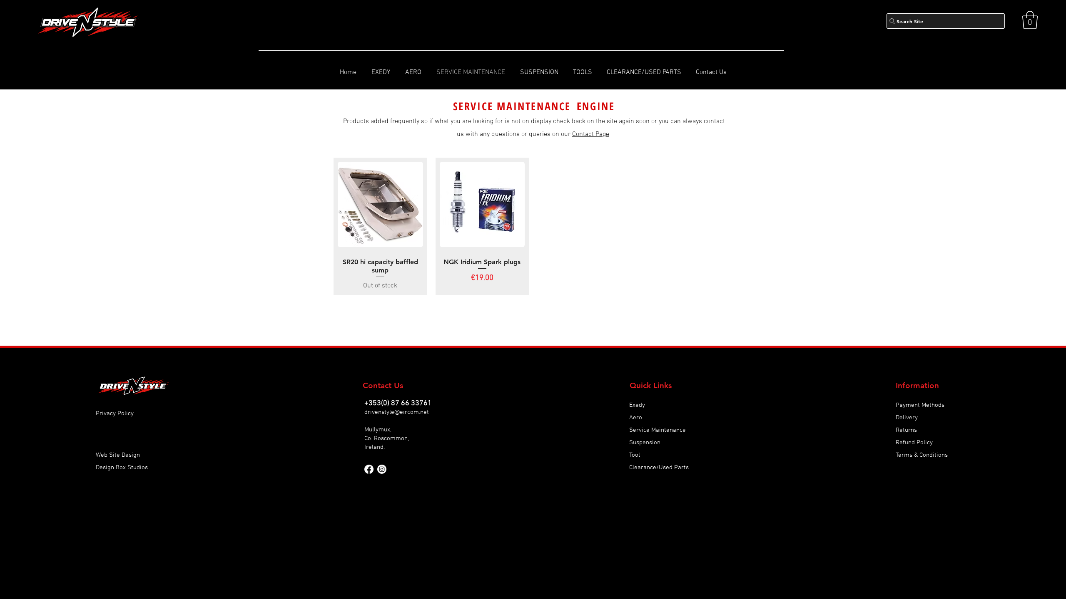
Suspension (644, 442)
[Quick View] (380, 204)
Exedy (637, 405)
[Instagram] (381, 469)
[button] (1030, 20)
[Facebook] (369, 469)
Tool (634, 455)
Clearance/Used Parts (659, 467)
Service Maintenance (657, 430)
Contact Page (590, 134)
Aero (635, 417)
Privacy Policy (115, 413)
